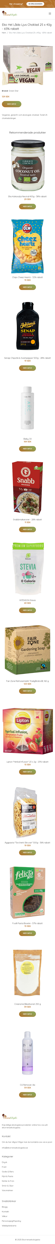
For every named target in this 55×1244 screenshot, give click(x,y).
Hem (4, 32)
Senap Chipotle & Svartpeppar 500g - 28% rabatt (27, 358)
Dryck (4, 1162)
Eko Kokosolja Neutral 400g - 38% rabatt (27, 196)
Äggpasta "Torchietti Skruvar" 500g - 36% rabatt (27, 842)
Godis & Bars (8, 1171)
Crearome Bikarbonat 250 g (27, 1004)
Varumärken (7, 1190)
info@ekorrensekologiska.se (15, 1148)
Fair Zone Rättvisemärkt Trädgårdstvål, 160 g (27, 681)
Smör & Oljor (8, 1185)
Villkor (4, 1216)
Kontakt (5, 1211)
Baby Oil (27, 439)
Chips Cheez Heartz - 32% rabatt (27, 277)
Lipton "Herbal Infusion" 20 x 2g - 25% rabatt (27, 762)
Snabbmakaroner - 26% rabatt (27, 519)
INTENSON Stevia (28, 600)
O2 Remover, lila (27, 1085)
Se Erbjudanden (35, 4)
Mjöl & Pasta (7, 1176)
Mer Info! (11, 104)
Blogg (4, 1207)
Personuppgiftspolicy (11, 1221)
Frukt (4, 1167)
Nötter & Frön (8, 1181)
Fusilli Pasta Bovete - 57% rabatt (27, 923)
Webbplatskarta (9, 1225)
